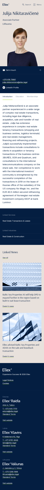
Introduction (7, 96)
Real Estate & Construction (13, 236)
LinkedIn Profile (12, 87)
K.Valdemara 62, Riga (11, 437)
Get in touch (11, 70)
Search (28, 5)
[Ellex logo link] (6, 5)
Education (20, 96)
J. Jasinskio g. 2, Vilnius (12, 468)
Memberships (32, 96)
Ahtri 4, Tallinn (9, 405)
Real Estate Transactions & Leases (16, 221)
